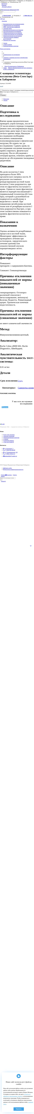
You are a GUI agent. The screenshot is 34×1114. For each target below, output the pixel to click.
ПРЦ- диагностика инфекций (11, 27)
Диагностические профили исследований (11, 38)
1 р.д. (20, 381)
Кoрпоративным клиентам (10, 46)
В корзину (3, 95)
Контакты (4, 3)
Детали (5, 100)
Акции (5, 43)
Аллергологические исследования (13, 34)
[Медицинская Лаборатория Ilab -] (9, 9)
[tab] (18, 99)
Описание (6, 99)
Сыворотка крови (26, 388)
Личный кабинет (7, 6)
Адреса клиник (7, 44)
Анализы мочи (7, 28)
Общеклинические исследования (12, 33)
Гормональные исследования (11, 25)
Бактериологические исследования (13, 30)
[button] (5, 49)
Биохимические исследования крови (13, 24)
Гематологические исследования (12, 36)
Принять (19, 1109)
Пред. (14, 66)
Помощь (4, 5)
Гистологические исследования (12, 31)
